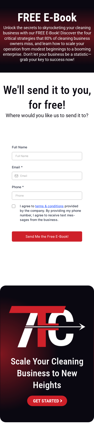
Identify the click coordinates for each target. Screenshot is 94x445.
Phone (18, 187)
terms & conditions (49, 206)
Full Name (19, 147)
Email (17, 167)
